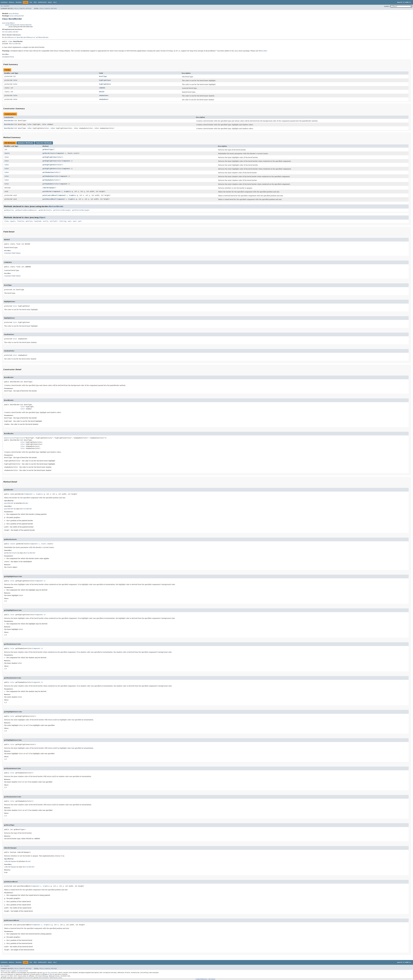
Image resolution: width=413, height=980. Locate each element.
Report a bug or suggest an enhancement (14, 971)
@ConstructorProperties (13, 438)
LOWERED (102, 88)
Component (60, 153)
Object (42, 217)
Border (15, 32)
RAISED (101, 92)
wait (69, 221)
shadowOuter (104, 99)
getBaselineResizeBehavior (26, 210)
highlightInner (105, 80)
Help (55, 2)
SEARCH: (387, 6)
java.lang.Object (8, 23)
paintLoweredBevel (49, 195)
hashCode (37, 221)
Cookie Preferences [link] (201, 979)
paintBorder (47, 191)
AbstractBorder (15, 43)
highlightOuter (105, 84)
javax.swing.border (17, 16)
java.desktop (14, 13)
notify (45, 221)
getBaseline (9, 210)
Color (15, 80)
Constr (22, 8)
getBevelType (47, 149)
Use (30, 2)
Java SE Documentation (50, 972)
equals (12, 221)
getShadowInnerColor (50, 172)
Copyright (4, 976)
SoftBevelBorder (42, 37)
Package (19, 2)
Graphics (67, 191)
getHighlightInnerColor (51, 157)
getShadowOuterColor (50, 180)
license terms (28, 977)
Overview (4, 2)
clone (6, 221)
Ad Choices (211, 979)
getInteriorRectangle (61, 210)
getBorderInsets (48, 153)
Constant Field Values (12, 253)
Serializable (7, 32)
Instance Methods (25, 143)
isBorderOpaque (48, 188)
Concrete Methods (44, 143)
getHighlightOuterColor (51, 165)
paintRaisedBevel (49, 199)
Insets (7, 153)
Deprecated (42, 2)
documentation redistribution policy (50, 977)
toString (62, 221)
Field (16, 8)
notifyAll (54, 221)
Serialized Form (8, 57)
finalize (20, 221)
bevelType (103, 76)
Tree (35, 2)
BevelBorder (9, 120)
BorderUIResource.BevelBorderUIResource (18, 37)
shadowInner (104, 95)
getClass (29, 221)
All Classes (5, 6)
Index (50, 2)
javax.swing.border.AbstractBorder (18, 25)
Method (28, 8)
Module (11, 2)
